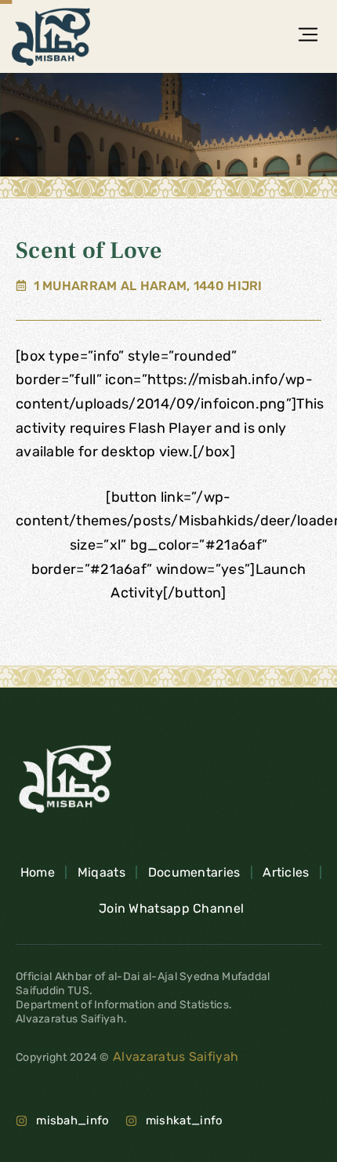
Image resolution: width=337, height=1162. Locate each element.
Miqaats (101, 872)
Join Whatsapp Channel (171, 908)
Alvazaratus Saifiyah (174, 1056)
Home (37, 872)
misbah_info (72, 1120)
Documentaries (194, 872)
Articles (286, 872)
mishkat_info (184, 1120)
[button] (307, 36)
